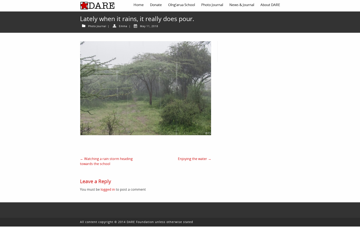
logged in (108, 189)
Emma (123, 26)
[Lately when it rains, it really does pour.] (145, 88)
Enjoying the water (194, 158)
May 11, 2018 (149, 26)
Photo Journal (97, 26)
